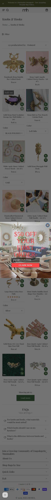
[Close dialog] (48, 225)
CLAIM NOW (25, 265)
